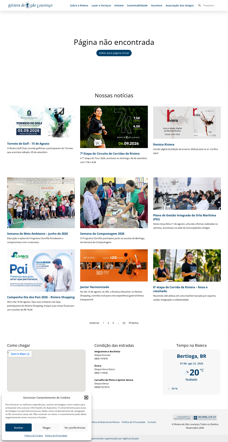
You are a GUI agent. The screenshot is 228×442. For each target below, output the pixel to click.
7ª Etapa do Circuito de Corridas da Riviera (110, 154)
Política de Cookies (34, 435)
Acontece (156, 5)
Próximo (133, 323)
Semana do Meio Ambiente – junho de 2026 (37, 234)
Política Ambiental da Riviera (105, 422)
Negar (47, 427)
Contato (151, 422)
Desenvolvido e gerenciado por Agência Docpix (114, 438)
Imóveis (119, 5)
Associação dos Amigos (180, 5)
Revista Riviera (163, 144)
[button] (86, 397)
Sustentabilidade (137, 5)
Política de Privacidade (56, 435)
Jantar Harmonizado (94, 287)
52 (124, 323)
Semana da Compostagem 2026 (102, 234)
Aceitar (18, 427)
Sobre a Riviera (79, 5)
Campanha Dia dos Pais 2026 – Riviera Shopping (41, 297)
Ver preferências (74, 427)
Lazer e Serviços (101, 5)
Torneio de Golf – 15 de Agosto (28, 144)
